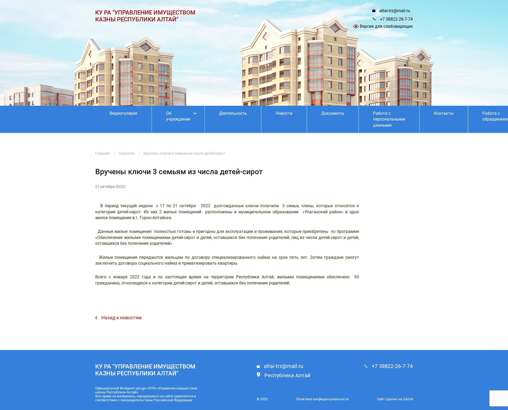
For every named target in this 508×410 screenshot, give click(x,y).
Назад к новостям (121, 317)
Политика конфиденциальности (322, 399)
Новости (284, 113)
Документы (332, 113)
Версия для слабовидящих (386, 26)
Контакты (443, 113)
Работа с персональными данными (389, 119)
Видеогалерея (123, 113)
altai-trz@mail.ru (394, 10)
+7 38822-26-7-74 (396, 19)
